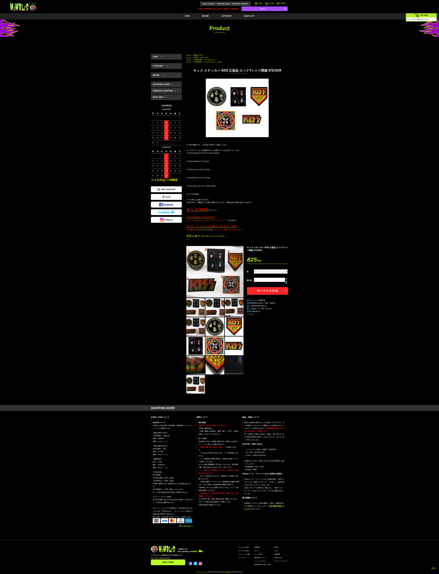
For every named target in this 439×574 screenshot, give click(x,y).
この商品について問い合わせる (260, 308)
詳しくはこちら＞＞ (186, 526)
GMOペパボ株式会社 (226, 572)
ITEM (187, 16)
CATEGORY (226, 16)
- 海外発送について (259, 558)
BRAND (205, 16)
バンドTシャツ (209, 59)
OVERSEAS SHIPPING (240, 3)
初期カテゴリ (198, 55)
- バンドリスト (241, 558)
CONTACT (283, 3)
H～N (220, 62)
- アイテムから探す (243, 547)
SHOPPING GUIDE (223, 3)
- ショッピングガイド (260, 561)
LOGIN (260, 3)
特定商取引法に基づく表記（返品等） (262, 303)
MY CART (271, 3)
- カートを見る (257, 554)
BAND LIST (249, 16)
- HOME (276, 547)
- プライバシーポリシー (281, 561)
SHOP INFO (158, 97)
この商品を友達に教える (258, 306)
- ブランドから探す (243, 551)
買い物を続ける (254, 311)
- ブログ (276, 551)
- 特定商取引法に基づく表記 (262, 564)
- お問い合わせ (278, 558)
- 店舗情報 (277, 554)
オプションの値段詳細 (257, 300)
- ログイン (256, 551)
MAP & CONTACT (209, 3)
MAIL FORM (168, 562)
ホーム (188, 55)
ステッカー (204, 57)
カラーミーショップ (202, 572)
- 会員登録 (256, 547)
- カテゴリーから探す (244, 554)
